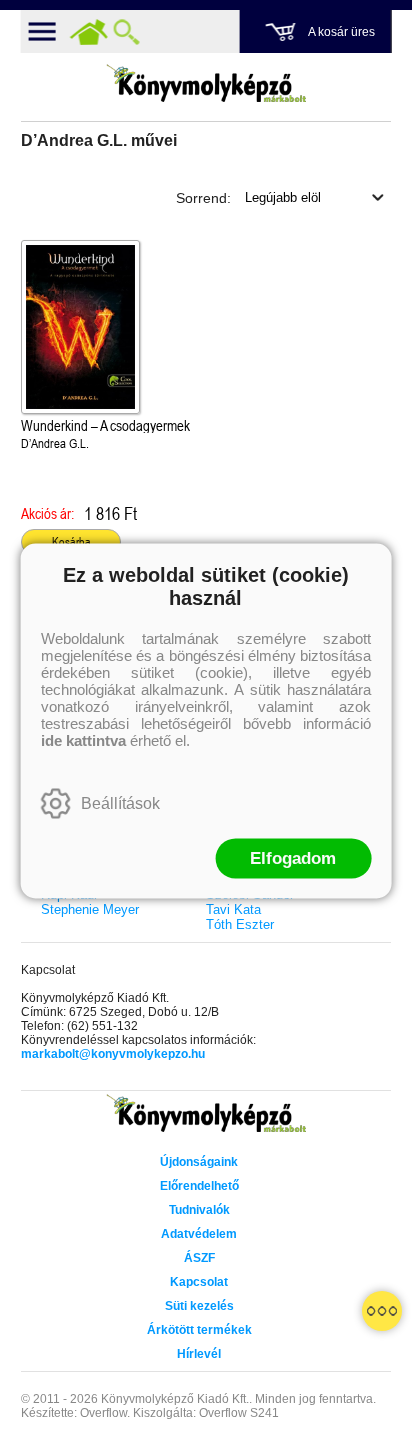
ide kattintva (83, 739)
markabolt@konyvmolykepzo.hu (113, 1054)
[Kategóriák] (382, 1311)
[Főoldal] (89, 32)
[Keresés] (127, 32)
